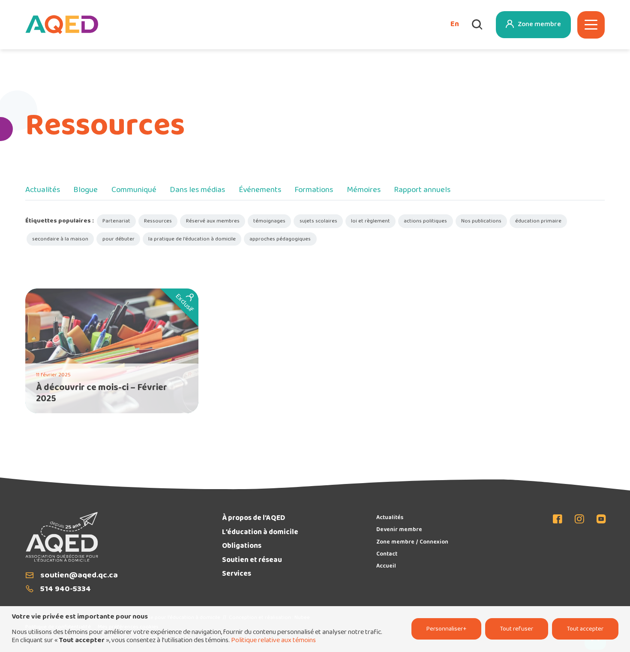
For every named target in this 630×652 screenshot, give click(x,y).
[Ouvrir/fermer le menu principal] (591, 25)
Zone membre (539, 24)
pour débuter (118, 239)
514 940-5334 (65, 590)
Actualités (42, 190)
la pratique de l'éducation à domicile (192, 239)
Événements (260, 190)
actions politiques (425, 221)
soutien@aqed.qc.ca (79, 576)
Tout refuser (516, 629)
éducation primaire (538, 221)
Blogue (85, 190)
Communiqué (133, 190)
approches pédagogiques (280, 239)
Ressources (158, 221)
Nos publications (481, 221)
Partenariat (116, 221)
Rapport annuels (422, 190)
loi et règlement (370, 221)
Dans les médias (197, 190)
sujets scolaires (318, 221)
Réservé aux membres (213, 221)
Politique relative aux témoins (273, 640)
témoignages (269, 221)
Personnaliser (446, 629)
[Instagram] (580, 520)
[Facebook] (560, 520)
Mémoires (364, 190)
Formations (313, 190)
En (454, 25)
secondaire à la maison (60, 239)
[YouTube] (598, 520)
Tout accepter (585, 629)
